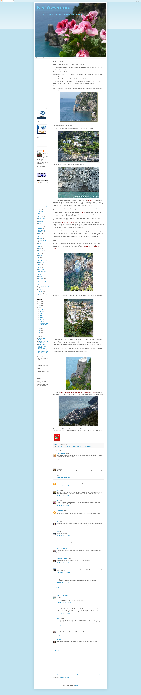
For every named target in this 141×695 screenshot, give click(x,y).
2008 (40, 332)
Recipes (40, 276)
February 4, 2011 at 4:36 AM (63, 572)
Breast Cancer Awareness (41, 219)
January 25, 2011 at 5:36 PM (63, 485)
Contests (40, 228)
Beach (39, 213)
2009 (40, 330)
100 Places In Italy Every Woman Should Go (67, 540)
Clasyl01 (59, 639)
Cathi (58, 500)
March (41, 317)
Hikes (74, 446)
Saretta (58, 531)
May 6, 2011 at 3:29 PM (62, 635)
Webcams (40, 291)
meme (39, 264)
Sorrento (40, 284)
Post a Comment (59, 650)
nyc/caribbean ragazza (62, 595)
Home (37, 57)
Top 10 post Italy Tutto (86, 446)
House (39, 248)
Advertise (58, 57)
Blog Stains (59, 446)
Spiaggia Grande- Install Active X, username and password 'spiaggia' (43, 348)
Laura (58, 467)
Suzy (58, 606)
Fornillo (40, 236)
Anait (58, 521)
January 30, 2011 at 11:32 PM (63, 562)
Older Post (101, 674)
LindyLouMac (60, 510)
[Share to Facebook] (65, 444)
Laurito (40, 253)
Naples (40, 267)
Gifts (39, 243)
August (41, 311)
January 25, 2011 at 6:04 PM (63, 495)
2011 (40, 307)
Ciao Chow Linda (61, 567)
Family (39, 233)
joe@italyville (60, 587)
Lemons (40, 255)
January (42, 321)
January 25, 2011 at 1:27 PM (63, 462)
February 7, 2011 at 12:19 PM (63, 582)
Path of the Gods (42, 271)
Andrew (58, 618)
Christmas (40, 226)
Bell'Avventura (54, 7)
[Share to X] (64, 444)
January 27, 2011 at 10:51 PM (63, 535)
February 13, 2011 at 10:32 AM (64, 602)
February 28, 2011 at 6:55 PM (63, 625)
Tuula (58, 490)
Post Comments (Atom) (65, 677)
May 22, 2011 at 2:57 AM (62, 648)
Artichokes (40, 211)
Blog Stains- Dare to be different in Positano (44, 324)
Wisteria (40, 293)
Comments (41, 185)
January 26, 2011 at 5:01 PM (63, 517)
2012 (40, 305)
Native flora (41, 269)
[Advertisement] (79, 663)
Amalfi (39, 205)
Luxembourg (41, 262)
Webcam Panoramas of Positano (43, 342)
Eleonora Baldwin (61, 453)
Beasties (40, 215)
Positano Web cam (42, 344)
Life (39, 257)
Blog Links (51, 57)
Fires (39, 235)
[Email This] (61, 444)
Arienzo (40, 209)
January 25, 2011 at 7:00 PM (63, 505)
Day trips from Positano (68, 446)
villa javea (59, 577)
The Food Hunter (61, 481)
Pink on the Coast (42, 273)
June (41, 313)
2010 (40, 328)
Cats (39, 225)
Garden (40, 238)
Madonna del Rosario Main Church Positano (43, 352)
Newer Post (56, 674)
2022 (40, 301)
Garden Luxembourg (43, 240)
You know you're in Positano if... (42, 295)
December (42, 309)
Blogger (77, 685)
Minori (39, 266)
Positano (40, 274)
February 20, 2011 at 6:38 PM (63, 613)
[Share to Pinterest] (66, 444)
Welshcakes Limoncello (62, 558)
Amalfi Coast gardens (43, 206)
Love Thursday (41, 260)
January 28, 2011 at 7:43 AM (63, 544)
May (41, 315)
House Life (40, 250)
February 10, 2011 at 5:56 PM (63, 590)
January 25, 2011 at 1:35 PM (63, 477)
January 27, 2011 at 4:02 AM (63, 527)
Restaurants (41, 278)
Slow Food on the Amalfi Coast (42, 282)
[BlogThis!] (62, 444)
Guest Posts (41, 245)
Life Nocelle (41, 259)
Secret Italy (78, 446)
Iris (39, 252)
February (42, 319)
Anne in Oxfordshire (62, 548)
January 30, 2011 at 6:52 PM (63, 554)
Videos (40, 289)
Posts (40, 182)
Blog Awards (44, 57)
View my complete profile (43, 169)
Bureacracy (41, 221)
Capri (39, 223)
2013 (40, 303)
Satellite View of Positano (42, 339)
